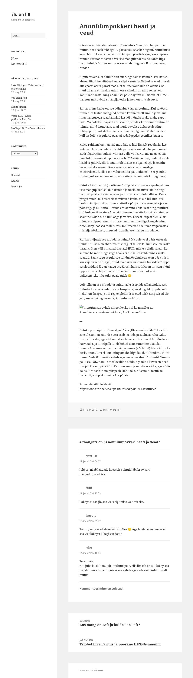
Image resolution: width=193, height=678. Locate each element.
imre (105, 409)
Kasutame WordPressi (91, 670)
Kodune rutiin (19, 106)
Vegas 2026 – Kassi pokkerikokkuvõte (21, 117)
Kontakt (15, 175)
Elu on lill (20, 14)
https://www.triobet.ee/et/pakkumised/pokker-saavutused (118, 389)
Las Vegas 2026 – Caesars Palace (28, 128)
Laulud (15, 180)
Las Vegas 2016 (19, 63)
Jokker (14, 58)
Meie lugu (16, 186)
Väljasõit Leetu (19, 97)
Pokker (116, 409)
